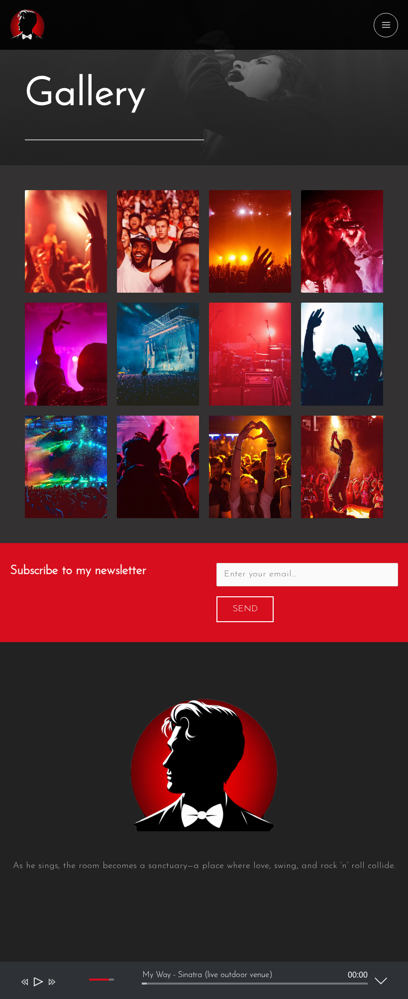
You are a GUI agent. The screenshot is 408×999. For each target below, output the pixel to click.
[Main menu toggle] (386, 25)
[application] (196, 983)
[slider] (255, 984)
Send (245, 609)
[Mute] (66, 991)
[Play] (37, 984)
